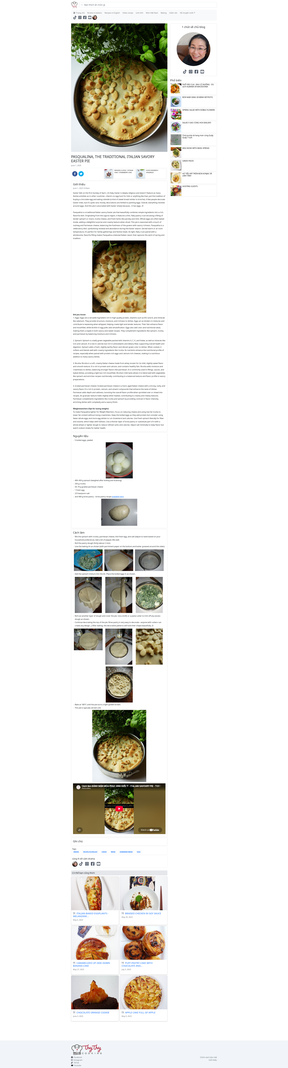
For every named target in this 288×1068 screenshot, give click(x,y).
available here (118, 496)
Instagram (78, 1060)
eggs (139, 852)
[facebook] (75, 173)
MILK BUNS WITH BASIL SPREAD (195, 148)
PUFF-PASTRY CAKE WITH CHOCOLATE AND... (137, 964)
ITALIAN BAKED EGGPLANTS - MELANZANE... (91, 915)
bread (113, 852)
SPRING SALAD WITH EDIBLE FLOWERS (198, 110)
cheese (104, 852)
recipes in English (90, 852)
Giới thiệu (213, 1060)
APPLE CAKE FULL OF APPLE (140, 1012)
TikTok (76, 1062)
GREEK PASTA (188, 161)
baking (76, 852)
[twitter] (81, 173)
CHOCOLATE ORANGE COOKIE (92, 1012)
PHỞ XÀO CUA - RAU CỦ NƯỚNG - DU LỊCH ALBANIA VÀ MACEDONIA (198, 85)
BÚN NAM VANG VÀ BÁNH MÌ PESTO (197, 97)
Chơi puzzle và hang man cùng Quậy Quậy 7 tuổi (197, 136)
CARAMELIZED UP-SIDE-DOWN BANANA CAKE (91, 964)
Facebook (78, 1057)
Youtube (77, 1065)
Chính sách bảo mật (208, 1057)
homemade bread (126, 852)
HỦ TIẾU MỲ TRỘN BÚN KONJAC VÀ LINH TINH (197, 174)
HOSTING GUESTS (190, 186)
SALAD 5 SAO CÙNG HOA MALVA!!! (196, 122)
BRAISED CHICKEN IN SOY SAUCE (143, 913)
